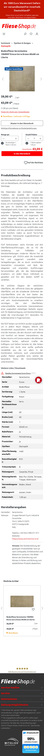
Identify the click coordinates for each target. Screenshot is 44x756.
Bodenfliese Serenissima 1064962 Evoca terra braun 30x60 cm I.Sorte (20, 618)
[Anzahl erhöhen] (16, 138)
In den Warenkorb (22, 153)
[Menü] (4, 33)
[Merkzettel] (31, 33)
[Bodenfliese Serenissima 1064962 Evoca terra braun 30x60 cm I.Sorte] (22, 601)
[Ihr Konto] (37, 33)
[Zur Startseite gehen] (19, 26)
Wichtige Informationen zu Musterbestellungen (19, 128)
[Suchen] (25, 33)
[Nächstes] (41, 79)
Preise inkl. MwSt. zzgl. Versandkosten (15, 112)
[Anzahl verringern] (3, 138)
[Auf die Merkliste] (33, 609)
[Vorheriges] (3, 79)
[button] (38, 380)
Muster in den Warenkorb (22, 123)
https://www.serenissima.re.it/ (25, 538)
